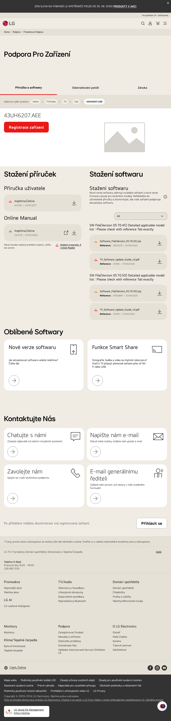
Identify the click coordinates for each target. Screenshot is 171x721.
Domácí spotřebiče (123, 588)
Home (7, 32)
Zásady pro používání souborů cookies (120, 680)
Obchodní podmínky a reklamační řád (120, 685)
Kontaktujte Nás (67, 645)
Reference (105, 245)
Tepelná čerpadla (13, 650)
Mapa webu (10, 680)
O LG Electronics (124, 626)
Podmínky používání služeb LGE (38, 680)
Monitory (9, 632)
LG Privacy (99, 690)
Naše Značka (120, 636)
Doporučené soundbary (71, 596)
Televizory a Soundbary (71, 588)
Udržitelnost (163, 15)
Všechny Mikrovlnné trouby (128, 601)
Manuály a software (69, 636)
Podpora (17, 32)
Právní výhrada (45, 685)
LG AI (8, 600)
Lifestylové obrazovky (70, 592)
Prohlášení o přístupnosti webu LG (70, 690)
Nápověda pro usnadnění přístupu (77, 685)
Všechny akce (11, 592)
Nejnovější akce (13, 588)
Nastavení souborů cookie (18, 685)
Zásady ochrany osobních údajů (77, 680)
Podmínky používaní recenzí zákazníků (25, 690)
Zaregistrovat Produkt (70, 632)
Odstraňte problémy (69, 641)
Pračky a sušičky (122, 596)
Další (158, 551)
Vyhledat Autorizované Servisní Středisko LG (81, 651)
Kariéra (117, 641)
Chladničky (119, 592)
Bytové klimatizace (15, 646)
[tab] (28, 88)
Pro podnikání (147, 15)
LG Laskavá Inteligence (17, 606)
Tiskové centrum (122, 645)
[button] (143, 23)
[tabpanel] (85, 247)
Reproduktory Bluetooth (72, 601)
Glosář (116, 632)
